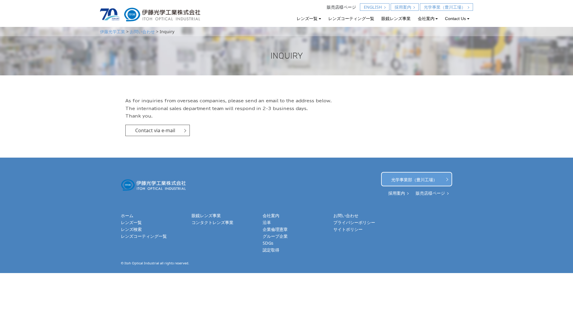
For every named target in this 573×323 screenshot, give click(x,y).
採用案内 (403, 7)
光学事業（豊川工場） (445, 7)
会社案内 (426, 18)
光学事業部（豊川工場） (414, 179)
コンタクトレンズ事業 (212, 222)
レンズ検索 (131, 229)
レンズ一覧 (307, 18)
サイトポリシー (348, 229)
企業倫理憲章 (275, 229)
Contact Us (455, 18)
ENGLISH (373, 7)
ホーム (127, 215)
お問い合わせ (345, 215)
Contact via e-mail (155, 130)
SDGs (268, 243)
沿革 (267, 222)
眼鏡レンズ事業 (396, 18)
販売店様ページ (341, 7)
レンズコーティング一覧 (351, 18)
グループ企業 (275, 236)
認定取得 (271, 250)
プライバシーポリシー (354, 222)
